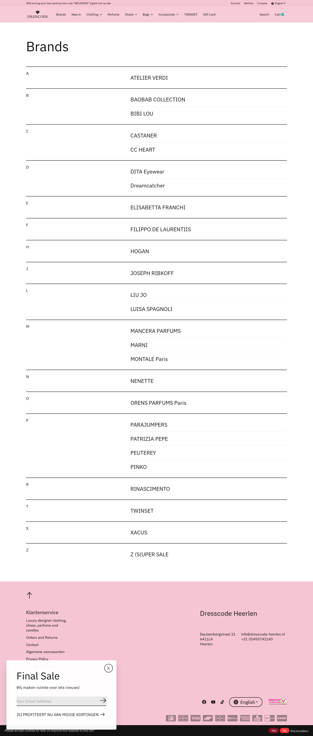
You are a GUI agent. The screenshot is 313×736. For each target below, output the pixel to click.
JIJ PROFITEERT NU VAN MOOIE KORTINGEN (57, 714)
